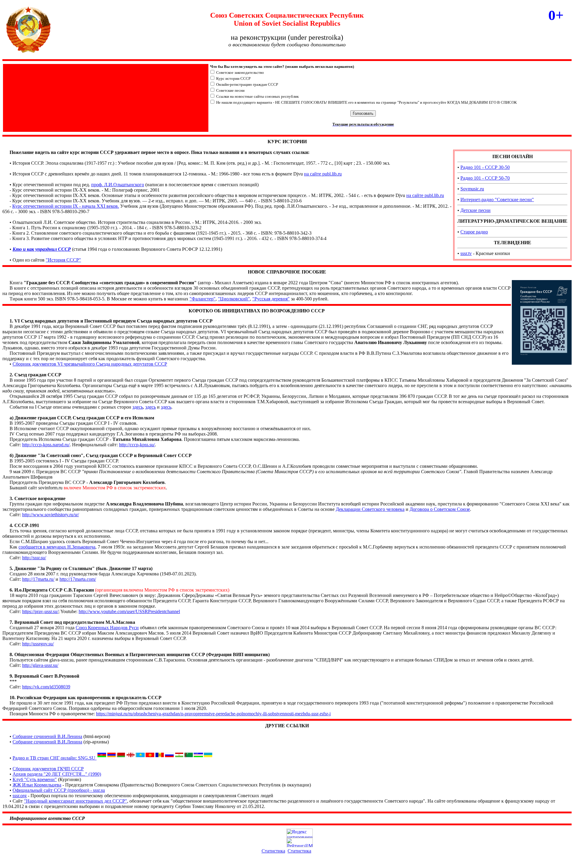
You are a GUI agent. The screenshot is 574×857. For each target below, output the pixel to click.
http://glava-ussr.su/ (40, 665)
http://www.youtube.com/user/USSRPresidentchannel (129, 611)
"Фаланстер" (203, 298)
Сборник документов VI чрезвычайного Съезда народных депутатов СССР (90, 363)
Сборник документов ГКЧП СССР (48, 768)
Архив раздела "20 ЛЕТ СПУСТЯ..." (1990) (57, 774)
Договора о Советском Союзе (440, 509)
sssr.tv (466, 253)
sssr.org (20, 795)
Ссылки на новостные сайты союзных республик (257, 96)
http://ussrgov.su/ (38, 643)
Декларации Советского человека (370, 509)
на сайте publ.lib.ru (323, 173)
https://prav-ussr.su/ (40, 611)
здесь (137, 407)
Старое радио (474, 231)
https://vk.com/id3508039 (46, 686)
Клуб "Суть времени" (35, 779)
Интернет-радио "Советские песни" (497, 199)
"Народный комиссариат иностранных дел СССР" (75, 800)
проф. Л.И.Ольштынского (117, 184)
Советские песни (230, 90)
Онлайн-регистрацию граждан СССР (247, 84)
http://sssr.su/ (34, 557)
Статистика (273, 850)
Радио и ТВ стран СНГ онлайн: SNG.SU (55, 757)
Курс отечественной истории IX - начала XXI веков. (65, 206)
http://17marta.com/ (77, 579)
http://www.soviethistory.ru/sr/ (50, 514)
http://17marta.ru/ (38, 579)
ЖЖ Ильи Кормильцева (37, 784)
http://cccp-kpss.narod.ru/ (46, 444)
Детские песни (475, 210)
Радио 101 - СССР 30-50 (485, 167)
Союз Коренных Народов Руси (107, 627)
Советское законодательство (240, 72)
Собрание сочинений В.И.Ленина (47, 736)
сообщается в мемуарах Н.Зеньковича (57, 546)
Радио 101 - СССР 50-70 (485, 178)
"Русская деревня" (271, 298)
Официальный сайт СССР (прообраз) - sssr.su (59, 790)
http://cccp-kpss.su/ (137, 444)
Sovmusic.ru (472, 188)
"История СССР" (63, 259)
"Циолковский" (234, 298)
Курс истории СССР (233, 78)
